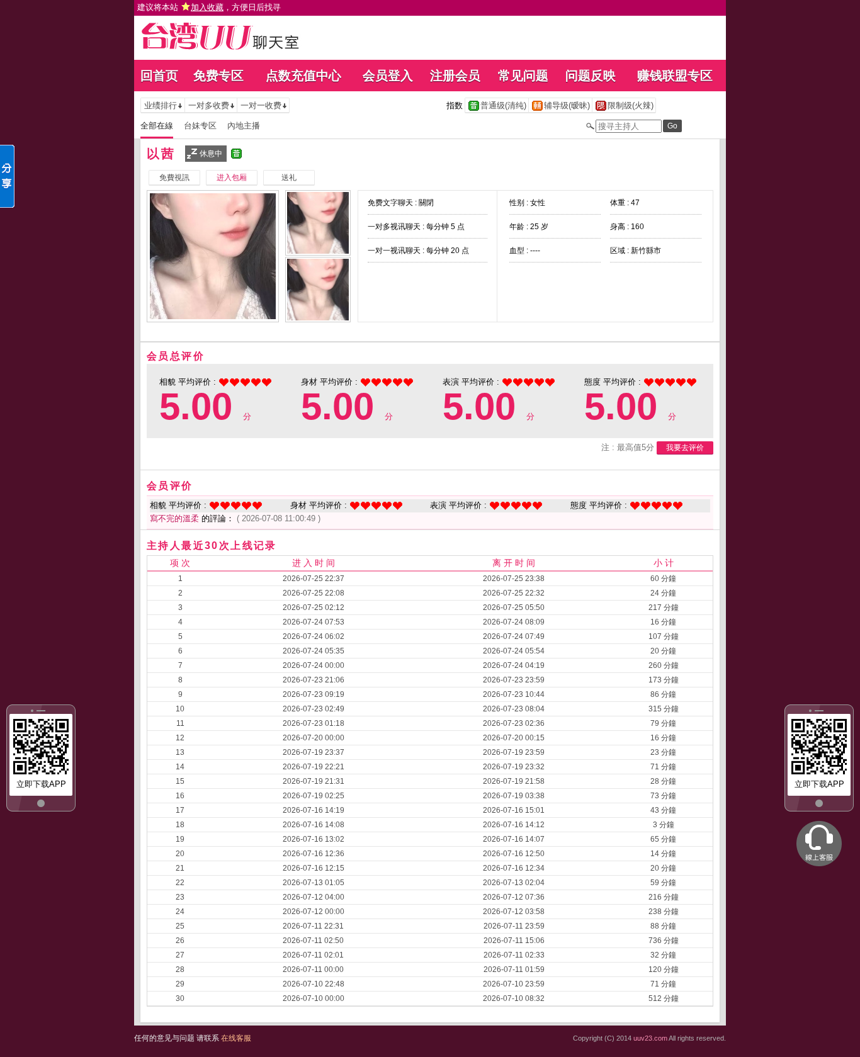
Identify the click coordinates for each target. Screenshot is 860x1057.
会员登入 (388, 75)
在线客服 (236, 1038)
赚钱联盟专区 (675, 75)
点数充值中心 (303, 75)
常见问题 (523, 75)
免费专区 (218, 75)
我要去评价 (685, 447)
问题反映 (590, 75)
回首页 (159, 75)
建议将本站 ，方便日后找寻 (209, 7)
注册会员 (455, 75)
